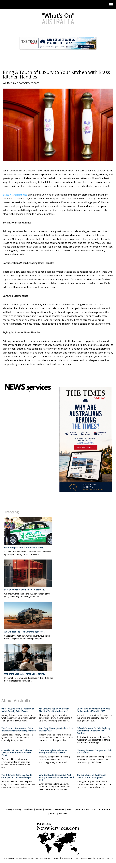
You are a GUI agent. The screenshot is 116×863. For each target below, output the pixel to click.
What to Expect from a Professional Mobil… (24, 547)
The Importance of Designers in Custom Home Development (91, 776)
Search (53, 813)
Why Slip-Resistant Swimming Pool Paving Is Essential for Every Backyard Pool (56, 777)
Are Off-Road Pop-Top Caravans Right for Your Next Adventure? (54, 709)
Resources (59, 809)
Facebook (28, 809)
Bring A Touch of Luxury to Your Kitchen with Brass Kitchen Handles (56, 74)
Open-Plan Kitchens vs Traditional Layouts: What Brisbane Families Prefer (16, 752)
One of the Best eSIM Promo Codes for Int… (24, 673)
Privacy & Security (13, 809)
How (69, 809)
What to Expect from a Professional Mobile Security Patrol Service (17, 709)
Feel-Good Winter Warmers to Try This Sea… (24, 589)
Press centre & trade (101, 809)
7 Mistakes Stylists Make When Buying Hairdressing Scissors (53, 751)
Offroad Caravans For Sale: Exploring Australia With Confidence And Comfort (93, 730)
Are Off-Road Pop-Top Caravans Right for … (24, 631)
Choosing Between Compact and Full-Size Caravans (94, 751)
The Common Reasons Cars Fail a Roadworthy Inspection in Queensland (18, 729)
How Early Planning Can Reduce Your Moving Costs (56, 729)
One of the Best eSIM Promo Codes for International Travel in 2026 (93, 709)
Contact (48, 809)
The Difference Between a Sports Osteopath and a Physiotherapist (16, 776)
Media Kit (63, 813)
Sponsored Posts (81, 809)
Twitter (39, 809)
